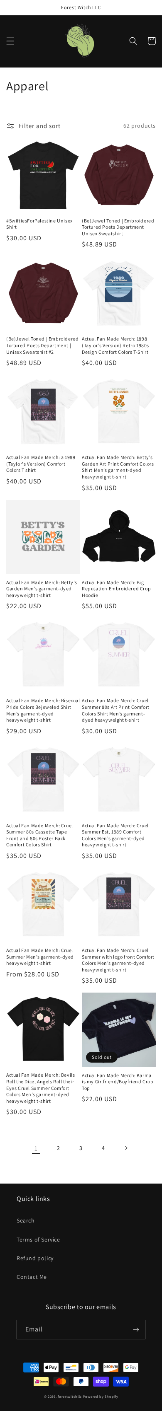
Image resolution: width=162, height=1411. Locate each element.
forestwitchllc (70, 1396)
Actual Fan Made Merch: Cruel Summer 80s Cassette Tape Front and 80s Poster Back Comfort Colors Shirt (39, 835)
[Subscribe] (136, 1329)
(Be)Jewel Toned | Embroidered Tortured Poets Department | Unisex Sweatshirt (118, 227)
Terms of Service (38, 1239)
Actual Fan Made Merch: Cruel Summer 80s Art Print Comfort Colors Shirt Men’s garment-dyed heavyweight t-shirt (116, 710)
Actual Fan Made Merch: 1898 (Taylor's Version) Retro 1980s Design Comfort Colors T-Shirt (115, 345)
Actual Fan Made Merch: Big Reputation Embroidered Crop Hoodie (116, 588)
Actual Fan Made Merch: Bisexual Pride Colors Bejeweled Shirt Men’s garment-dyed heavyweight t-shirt (43, 710)
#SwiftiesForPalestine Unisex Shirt (39, 223)
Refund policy (35, 1258)
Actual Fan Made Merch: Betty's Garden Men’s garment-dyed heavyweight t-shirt (41, 588)
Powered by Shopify (100, 1396)
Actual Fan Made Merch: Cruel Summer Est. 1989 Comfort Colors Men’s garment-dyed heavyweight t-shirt (115, 835)
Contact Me (32, 1277)
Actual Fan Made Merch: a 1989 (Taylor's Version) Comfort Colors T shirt (40, 463)
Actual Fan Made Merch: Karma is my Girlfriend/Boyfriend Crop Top (118, 1081)
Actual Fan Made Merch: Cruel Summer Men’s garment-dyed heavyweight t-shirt (40, 956)
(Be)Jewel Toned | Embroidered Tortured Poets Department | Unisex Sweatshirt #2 (42, 345)
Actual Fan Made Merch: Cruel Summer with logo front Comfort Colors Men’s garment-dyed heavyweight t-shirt (118, 960)
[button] (10, 41)
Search (26, 1220)
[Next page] (126, 1148)
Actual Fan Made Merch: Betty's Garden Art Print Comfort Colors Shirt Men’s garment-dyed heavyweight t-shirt (118, 467)
